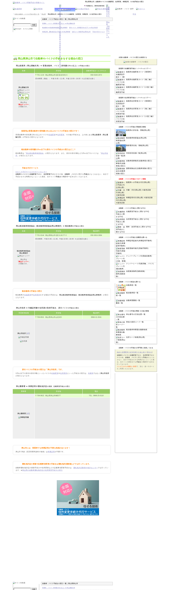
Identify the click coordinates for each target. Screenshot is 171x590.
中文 (134, 14)
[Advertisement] (82, 203)
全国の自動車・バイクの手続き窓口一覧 (27, 14)
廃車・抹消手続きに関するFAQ (138, 227)
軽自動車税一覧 (132, 293)
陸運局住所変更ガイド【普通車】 (139, 101)
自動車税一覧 (131, 285)
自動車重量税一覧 (133, 300)
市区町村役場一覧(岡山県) (136, 153)
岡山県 (44, 14)
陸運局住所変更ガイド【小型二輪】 (140, 116)
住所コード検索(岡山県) (135, 337)
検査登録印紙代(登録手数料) (137, 248)
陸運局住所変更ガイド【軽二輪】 (139, 109)
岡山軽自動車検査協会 (35, 153)
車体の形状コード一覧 (135, 322)
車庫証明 (51, 452)
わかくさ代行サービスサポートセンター (31, 172)
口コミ (149, 352)
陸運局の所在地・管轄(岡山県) (138, 130)
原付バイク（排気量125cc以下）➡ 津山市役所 (83, 27)
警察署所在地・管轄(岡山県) (137, 145)
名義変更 (52, 135)
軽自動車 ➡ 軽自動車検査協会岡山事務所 (54, 27)
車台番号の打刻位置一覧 (135, 314)
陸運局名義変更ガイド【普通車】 (139, 72)
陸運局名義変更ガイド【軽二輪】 (139, 79)
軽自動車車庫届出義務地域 (136, 330)
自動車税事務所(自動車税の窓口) (139, 161)
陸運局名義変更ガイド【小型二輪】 (140, 87)
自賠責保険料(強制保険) (135, 271)
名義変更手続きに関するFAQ (137, 211)
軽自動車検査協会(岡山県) (136, 138)
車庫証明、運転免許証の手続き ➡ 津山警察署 (56, 31)
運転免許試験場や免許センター (85, 468)
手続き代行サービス (98, 31)
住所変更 (60, 135)
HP (28, 333)
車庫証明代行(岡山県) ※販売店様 (139, 198)
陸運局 (90, 373)
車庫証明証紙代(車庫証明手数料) (139, 241)
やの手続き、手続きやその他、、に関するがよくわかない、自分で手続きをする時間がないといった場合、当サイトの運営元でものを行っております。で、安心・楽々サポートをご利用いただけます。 (135, 362)
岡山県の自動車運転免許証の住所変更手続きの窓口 (42, 470)
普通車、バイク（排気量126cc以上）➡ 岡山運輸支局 (58, 23)
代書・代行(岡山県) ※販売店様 (138, 190)
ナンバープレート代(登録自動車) (139, 256)
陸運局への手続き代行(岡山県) (138, 182)
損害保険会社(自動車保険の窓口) (139, 168)
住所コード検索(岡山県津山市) (81, 31)
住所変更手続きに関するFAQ (137, 219)
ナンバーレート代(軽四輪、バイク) (140, 264)
